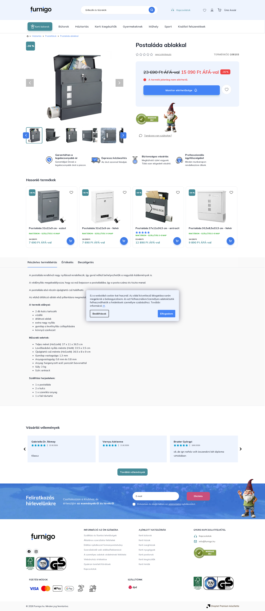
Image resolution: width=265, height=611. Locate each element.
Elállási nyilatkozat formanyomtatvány (103, 545)
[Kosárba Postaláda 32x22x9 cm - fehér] (124, 241)
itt (104, 305)
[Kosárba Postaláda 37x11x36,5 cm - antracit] (177, 241)
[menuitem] (39, 26)
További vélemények (132, 472)
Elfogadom (166, 313)
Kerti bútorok (145, 535)
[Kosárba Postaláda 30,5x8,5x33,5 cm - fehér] (230, 241)
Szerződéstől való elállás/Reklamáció (102, 549)
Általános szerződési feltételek (99, 540)
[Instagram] (36, 551)
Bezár (141, 108)
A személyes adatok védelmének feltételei (105, 554)
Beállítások (99, 313)
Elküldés (198, 496)
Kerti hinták (144, 564)
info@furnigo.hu (207, 541)
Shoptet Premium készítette (225, 606)
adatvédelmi (174, 504)
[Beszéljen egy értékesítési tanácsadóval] (155, 135)
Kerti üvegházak (147, 545)
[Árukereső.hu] (147, 119)
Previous (24, 449)
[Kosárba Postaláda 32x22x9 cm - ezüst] (70, 241)
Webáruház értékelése (95, 559)
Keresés (152, 10)
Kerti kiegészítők (147, 559)
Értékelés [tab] (67, 262)
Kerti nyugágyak (147, 549)
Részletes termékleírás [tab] (42, 262)
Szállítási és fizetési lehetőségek (100, 535)
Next (240, 449)
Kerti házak (144, 540)
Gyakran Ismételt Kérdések (97, 564)
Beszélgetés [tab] (86, 262)
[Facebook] (29, 551)
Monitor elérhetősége (179, 90)
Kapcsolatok (183, 10)
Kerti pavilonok (146, 554)
